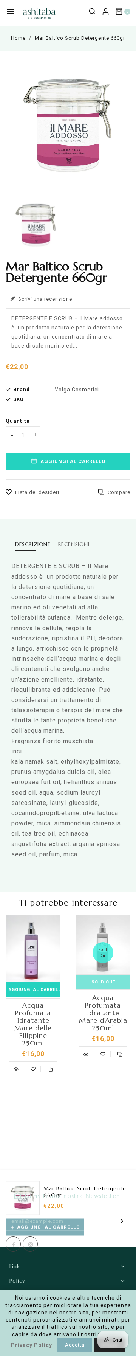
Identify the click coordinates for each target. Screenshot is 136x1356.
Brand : (23, 389)
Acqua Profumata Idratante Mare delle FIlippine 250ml (33, 1024)
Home (18, 38)
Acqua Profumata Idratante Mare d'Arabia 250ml (103, 1013)
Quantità (18, 421)
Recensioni (74, 544)
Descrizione (33, 544)
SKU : (20, 399)
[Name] (122, 1221)
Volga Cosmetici (77, 390)
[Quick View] (16, 1068)
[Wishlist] (33, 1068)
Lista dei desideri (37, 492)
